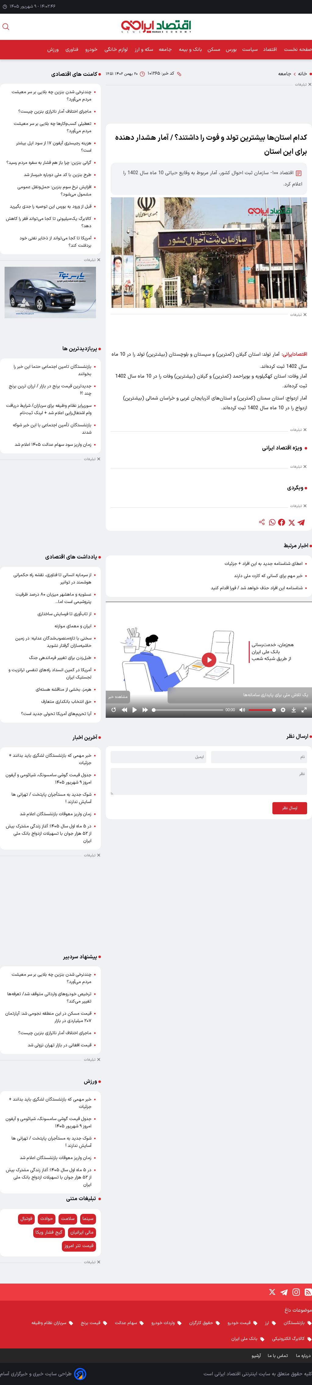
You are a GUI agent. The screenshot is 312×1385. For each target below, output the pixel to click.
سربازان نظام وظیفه (48, 1323)
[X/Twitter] (271, 1292)
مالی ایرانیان (82, 1232)
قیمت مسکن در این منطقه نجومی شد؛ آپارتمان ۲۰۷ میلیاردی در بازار (48, 1017)
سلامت (68, 1218)
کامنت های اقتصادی (74, 74)
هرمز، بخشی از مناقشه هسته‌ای (63, 689)
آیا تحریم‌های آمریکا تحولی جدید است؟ (56, 714)
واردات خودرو (163, 1323)
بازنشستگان (294, 1323)
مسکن (213, 49)
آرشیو (256, 1356)
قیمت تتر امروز (79, 1245)
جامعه (166, 49)
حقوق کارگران (201, 1323)
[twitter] (291, 522)
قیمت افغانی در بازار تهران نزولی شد (59, 1045)
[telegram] (301, 522)
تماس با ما (278, 1356)
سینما (88, 1218)
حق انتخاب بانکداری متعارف (66, 702)
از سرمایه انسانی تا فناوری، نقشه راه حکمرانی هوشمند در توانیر (52, 579)
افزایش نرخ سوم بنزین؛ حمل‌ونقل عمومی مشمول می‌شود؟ (54, 191)
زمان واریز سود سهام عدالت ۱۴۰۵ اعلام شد (53, 445)
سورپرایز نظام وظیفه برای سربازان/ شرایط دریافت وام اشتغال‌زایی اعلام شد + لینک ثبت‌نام (48, 409)
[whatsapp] (271, 522)
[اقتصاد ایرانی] (156, 26)
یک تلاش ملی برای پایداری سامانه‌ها (275, 695)
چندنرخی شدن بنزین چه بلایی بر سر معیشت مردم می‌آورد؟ (51, 96)
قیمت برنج (90, 1323)
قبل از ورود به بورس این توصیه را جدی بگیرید (50, 206)
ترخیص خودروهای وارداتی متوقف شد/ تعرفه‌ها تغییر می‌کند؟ (49, 998)
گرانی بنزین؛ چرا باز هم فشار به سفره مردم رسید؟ (48, 163)
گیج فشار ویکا (49, 1232)
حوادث (46, 1218)
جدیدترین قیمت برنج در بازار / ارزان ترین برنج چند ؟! (50, 390)
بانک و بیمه (190, 49)
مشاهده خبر (118, 697)
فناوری (73, 49)
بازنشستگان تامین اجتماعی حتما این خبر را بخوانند (52, 370)
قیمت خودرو (239, 1323)
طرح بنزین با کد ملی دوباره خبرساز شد (57, 175)
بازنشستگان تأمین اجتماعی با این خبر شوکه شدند (52, 429)
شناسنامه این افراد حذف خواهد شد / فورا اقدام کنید (257, 588)
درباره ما (304, 1356)
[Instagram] (296, 1292)
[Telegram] (284, 1292)
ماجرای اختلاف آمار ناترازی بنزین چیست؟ (54, 111)
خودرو (92, 49)
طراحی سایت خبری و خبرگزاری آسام (36, 1374)
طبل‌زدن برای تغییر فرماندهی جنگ (60, 658)
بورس (231, 49)
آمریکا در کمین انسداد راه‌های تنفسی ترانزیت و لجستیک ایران (50, 674)
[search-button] (6, 27)
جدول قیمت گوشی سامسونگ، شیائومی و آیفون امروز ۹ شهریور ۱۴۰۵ (48, 779)
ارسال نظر (289, 808)
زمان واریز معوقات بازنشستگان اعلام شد (55, 814)
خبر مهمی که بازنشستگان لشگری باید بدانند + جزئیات (50, 759)
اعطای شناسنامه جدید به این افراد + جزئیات (264, 564)
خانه (302, 74)
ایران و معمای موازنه (73, 626)
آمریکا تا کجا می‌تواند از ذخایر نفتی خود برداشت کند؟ (55, 242)
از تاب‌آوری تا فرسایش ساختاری (64, 614)
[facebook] (281, 522)
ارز (267, 1323)
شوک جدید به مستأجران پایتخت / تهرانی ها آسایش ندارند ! (51, 798)
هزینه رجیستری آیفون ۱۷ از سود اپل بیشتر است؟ (53, 147)
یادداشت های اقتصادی (71, 557)
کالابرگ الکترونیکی (288, 1339)
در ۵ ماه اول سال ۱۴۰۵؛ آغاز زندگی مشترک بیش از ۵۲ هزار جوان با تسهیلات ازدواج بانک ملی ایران (48, 833)
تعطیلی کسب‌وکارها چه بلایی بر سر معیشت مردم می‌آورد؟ (52, 127)
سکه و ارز (144, 49)
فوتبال (26, 1218)
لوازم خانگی (117, 49)
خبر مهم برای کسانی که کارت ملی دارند (268, 576)
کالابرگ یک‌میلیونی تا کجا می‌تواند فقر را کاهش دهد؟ (48, 222)
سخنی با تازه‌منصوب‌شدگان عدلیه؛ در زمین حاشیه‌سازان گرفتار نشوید (53, 642)
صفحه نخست (298, 49)
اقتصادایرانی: (294, 354)
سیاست (250, 49)
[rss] (308, 1292)
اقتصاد (270, 49)
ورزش (53, 49)
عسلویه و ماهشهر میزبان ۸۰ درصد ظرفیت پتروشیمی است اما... (53, 598)
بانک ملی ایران (244, 1339)
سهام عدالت (126, 1323)
